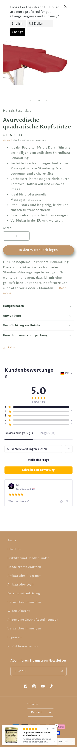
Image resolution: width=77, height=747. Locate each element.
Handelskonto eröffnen (24, 567)
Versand (7, 140)
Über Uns (14, 549)
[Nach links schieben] (30, 101)
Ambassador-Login (20, 585)
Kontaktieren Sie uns (22, 646)
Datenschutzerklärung (23, 593)
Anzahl (7, 228)
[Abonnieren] (62, 671)
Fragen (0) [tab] (47, 434)
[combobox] (69, 449)
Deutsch (36, 712)
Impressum (15, 637)
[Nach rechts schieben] (47, 101)
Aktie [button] (11, 347)
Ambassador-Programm (24, 576)
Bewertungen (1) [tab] (18, 434)
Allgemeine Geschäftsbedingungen (32, 620)
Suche (11, 541)
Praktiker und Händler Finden (28, 558)
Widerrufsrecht (18, 611)
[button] (38, 306)
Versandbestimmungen (24, 602)
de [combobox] (67, 373)
